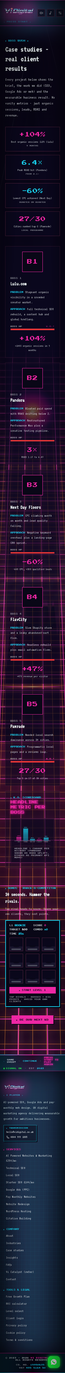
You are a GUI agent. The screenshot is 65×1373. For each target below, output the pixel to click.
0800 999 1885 (19, 1137)
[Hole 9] (49, 977)
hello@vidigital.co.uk (20, 1132)
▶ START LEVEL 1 (32, 990)
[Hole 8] (32, 977)
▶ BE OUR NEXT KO (32, 1020)
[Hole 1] (16, 944)
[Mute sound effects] (41, 13)
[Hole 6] (49, 960)
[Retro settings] (60, 13)
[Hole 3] (49, 944)
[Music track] (51, 13)
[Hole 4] (16, 960)
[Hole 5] (32, 960)
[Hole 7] (16, 977)
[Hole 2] (32, 944)
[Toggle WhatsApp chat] (54, 1362)
